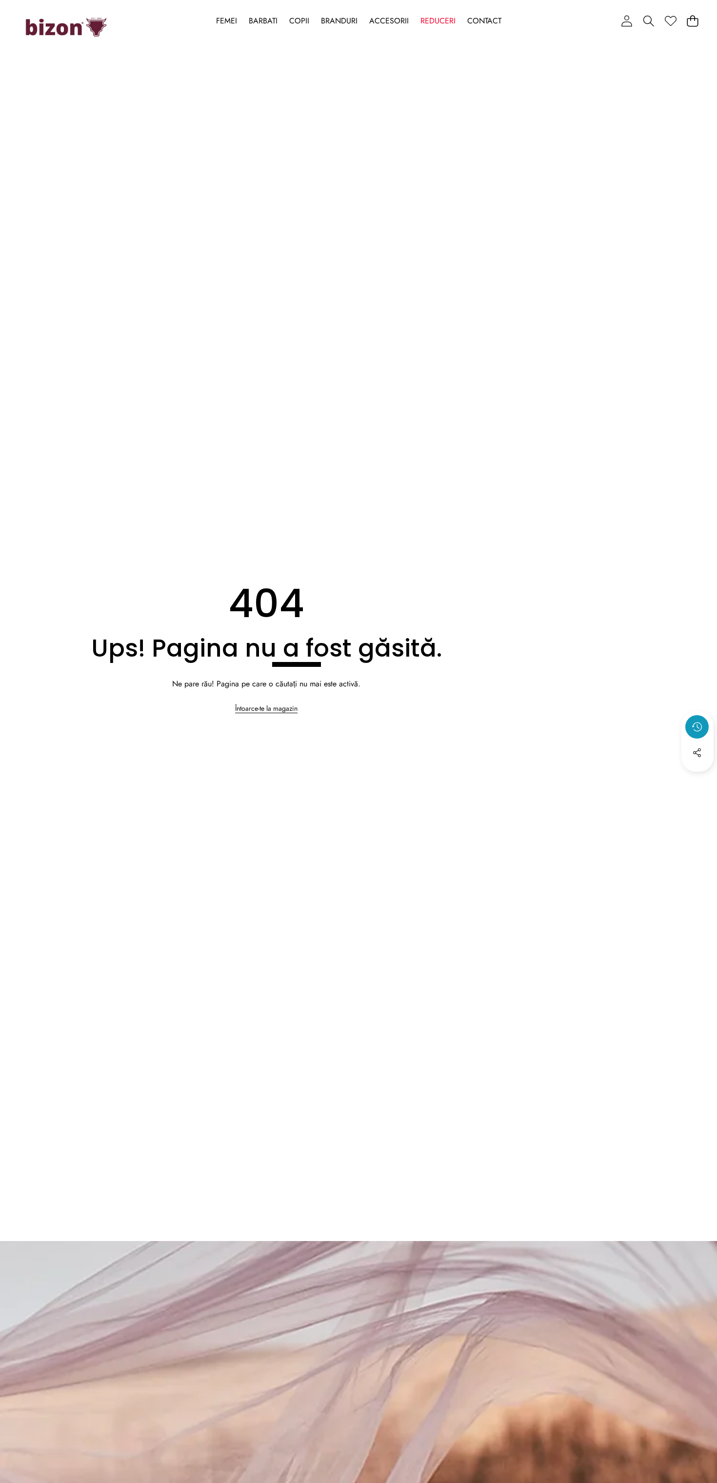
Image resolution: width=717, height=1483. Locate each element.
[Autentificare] (626, 21)
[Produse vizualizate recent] (697, 727)
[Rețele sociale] (697, 752)
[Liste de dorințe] (670, 21)
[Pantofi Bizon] (66, 27)
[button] (648, 21)
